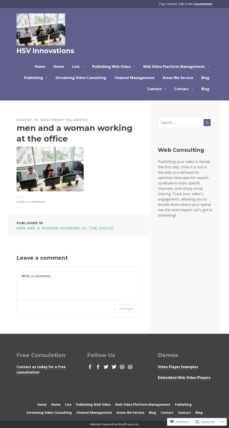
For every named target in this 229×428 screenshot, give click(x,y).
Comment (126, 309)
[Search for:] (185, 122)
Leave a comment (31, 201)
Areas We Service (178, 77)
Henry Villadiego (70, 120)
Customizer (203, 4)
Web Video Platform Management (174, 66)
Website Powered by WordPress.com (114, 424)
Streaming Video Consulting (80, 77)
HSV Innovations (45, 51)
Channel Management (134, 77)
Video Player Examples (178, 366)
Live (76, 66)
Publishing (33, 77)
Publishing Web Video (111, 66)
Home (40, 66)
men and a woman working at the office (65, 225)
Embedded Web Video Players (184, 377)
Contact (154, 88)
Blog (205, 77)
